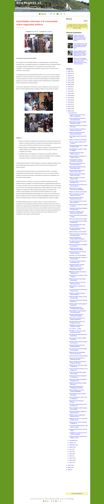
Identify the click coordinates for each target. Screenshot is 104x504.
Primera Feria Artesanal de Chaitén (78, 218)
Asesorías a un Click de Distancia (77, 255)
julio (70, 449)
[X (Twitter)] (61, 14)
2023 (69, 78)
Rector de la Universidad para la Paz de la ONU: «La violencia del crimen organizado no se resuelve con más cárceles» (80, 61)
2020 (69, 84)
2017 (69, 91)
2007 (69, 465)
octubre (71, 442)
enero (71, 462)
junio (70, 451)
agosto (71, 447)
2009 (69, 108)
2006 (69, 467)
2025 (69, 73)
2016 (69, 93)
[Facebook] (51, 14)
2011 (69, 104)
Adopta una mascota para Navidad (78, 139)
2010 (69, 106)
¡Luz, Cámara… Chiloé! (75, 328)
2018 (69, 89)
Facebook (35, 31)
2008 (69, 111)
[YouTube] (58, 14)
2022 (69, 80)
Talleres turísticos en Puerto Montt (77, 231)
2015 (69, 95)
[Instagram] (54, 14)
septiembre (72, 444)
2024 (69, 75)
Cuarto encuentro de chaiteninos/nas (78, 355)
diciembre (72, 112)
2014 (69, 97)
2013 (69, 100)
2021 (69, 82)
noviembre (72, 440)
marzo (71, 458)
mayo (70, 453)
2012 (69, 102)
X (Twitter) (49, 31)
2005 (69, 469)
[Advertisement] (77, 482)
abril (70, 456)
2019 (69, 86)
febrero (71, 460)
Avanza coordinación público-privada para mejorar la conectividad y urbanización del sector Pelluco (80, 38)
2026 (69, 71)
